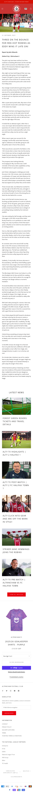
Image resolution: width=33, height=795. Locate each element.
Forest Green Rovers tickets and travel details (15, 421)
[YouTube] (14, 691)
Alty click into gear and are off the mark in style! (15, 518)
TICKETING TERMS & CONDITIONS (12, 736)
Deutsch (26, 771)
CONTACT (5, 724)
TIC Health (5, 763)
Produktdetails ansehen (16, 677)
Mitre (3, 760)
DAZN (3, 751)
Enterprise (5, 746)
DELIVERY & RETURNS (8, 730)
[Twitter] (6, 691)
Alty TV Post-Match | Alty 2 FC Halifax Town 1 (16, 485)
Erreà (3, 748)
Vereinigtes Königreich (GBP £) (10, 771)
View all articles (16, 594)
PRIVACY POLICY (6, 727)
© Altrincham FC (16, 776)
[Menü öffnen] (2, 8)
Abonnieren (9, 713)
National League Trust (8, 754)
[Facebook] (2, 691)
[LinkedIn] (18, 691)
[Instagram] (10, 691)
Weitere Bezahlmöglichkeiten (16, 672)
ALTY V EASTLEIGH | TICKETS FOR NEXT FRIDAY (16, 1)
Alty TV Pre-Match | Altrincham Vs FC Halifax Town (14, 582)
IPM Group (5, 757)
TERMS (4, 733)
